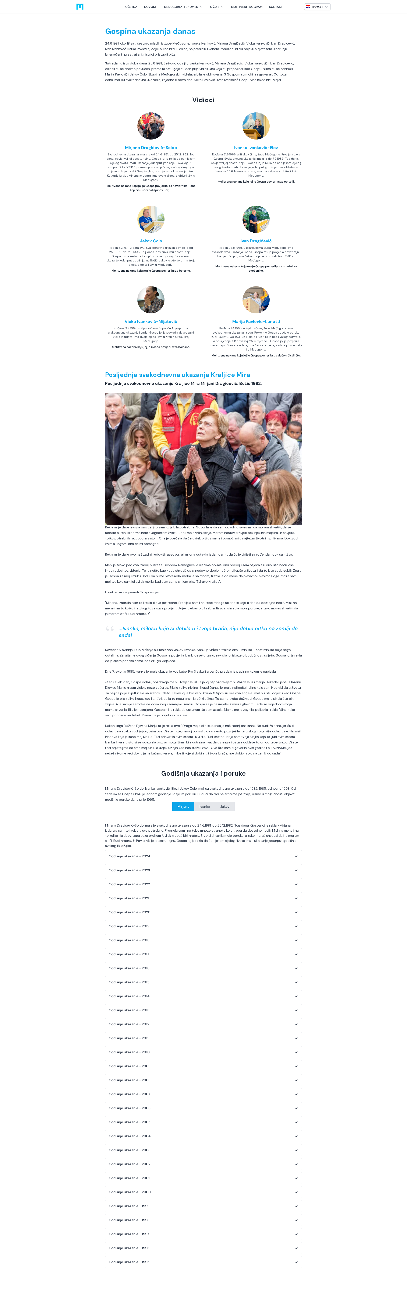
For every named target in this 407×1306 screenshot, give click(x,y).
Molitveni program (246, 7)
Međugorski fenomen (181, 7)
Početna (130, 7)
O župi (214, 7)
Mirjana (183, 806)
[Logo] (80, 6)
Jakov (225, 806)
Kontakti (276, 7)
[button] (183, 6)
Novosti (150, 7)
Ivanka (204, 806)
